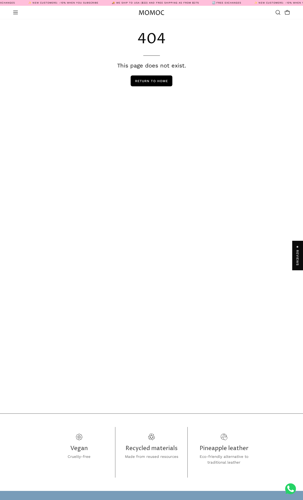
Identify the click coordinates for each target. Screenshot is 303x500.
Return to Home (151, 81)
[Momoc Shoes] (151, 13)
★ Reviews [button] (297, 255)
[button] (278, 12)
